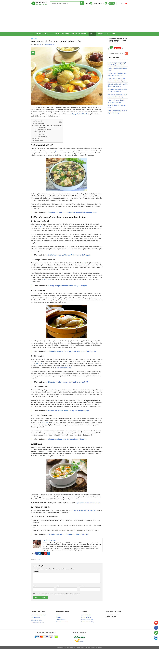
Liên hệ (112, 33)
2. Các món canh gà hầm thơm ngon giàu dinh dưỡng (47, 125)
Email (58, 586)
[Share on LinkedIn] (48, 553)
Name (35, 586)
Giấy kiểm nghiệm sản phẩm (38, 615)
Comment (36, 571)
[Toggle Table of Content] (59, 121)
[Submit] (82, 3)
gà (55, 151)
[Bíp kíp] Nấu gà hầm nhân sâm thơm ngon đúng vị (67, 286)
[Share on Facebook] (36, 553)
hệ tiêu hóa (45, 422)
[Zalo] (156, 638)
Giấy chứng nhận (35, 617)
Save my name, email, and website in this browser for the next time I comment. (58, 593)
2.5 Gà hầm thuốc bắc (41, 134)
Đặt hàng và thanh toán (87, 619)
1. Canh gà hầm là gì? (39, 123)
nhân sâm (84, 263)
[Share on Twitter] (39, 553)
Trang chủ (56, 33)
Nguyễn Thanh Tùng (49, 44)
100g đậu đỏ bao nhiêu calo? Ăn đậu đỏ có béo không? (117, 90)
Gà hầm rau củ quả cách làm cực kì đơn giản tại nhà (67, 439)
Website (82, 586)
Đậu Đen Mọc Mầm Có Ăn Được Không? (117, 69)
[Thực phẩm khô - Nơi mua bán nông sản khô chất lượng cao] (39, 3)
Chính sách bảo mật (86, 615)
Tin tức (92, 33)
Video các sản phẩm (36, 620)
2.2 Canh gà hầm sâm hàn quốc (43, 129)
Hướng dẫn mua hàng (61, 622)
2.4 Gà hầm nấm (40, 133)
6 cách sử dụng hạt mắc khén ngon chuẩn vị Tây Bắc (116, 101)
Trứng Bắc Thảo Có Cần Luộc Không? (116, 106)
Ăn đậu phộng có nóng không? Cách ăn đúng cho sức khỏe (117, 64)
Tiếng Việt (122, 3)
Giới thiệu (65, 33)
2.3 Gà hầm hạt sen (40, 131)
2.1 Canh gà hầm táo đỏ (41, 127)
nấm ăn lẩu (39, 363)
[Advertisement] (79, 19)
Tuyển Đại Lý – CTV (102, 33)
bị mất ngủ (47, 279)
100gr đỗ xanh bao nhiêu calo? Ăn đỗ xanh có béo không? (118, 85)
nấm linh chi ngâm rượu (64, 367)
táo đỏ (41, 226)
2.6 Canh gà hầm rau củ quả (42, 136)
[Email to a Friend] (42, 553)
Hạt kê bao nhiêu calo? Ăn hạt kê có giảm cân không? (117, 112)
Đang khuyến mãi (60, 619)
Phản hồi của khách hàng (37, 622)
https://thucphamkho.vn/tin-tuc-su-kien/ (88, 503)
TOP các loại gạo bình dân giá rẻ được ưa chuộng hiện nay (117, 96)
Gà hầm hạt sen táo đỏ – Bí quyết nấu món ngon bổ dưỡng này (72, 351)
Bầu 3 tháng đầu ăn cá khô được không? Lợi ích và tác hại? (117, 74)
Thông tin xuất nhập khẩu (79, 33)
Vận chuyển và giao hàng (87, 622)
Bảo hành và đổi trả (86, 617)
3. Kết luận (36, 138)
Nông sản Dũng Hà (97, 647)
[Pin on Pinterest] (45, 553)
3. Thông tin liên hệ (38, 140)
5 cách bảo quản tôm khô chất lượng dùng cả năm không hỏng (117, 80)
